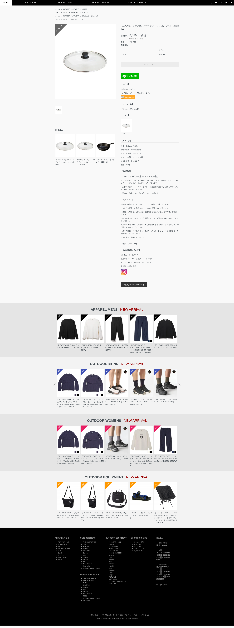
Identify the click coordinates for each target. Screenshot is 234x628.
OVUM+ (6, 2)
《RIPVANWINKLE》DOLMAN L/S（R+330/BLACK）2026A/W (165, 346)
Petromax (112, 564)
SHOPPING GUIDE (139, 538)
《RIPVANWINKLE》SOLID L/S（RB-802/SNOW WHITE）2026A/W (92, 347)
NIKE (85, 562)
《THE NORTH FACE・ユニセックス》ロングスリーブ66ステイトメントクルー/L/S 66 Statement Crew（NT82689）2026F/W (141, 461)
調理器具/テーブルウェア (90, 16)
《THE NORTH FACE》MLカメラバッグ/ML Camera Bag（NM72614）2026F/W (116, 515)
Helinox (111, 555)
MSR (110, 562)
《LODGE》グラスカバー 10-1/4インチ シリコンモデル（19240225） (85, 162)
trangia (111, 575)
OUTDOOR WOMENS (100, 3)
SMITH (111, 568)
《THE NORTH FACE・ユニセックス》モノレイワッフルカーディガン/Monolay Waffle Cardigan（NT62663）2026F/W (68, 403)
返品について (138, 551)
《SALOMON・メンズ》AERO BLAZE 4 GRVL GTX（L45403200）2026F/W (116, 401)
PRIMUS (111, 566)
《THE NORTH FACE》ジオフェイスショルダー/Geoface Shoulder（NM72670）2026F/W (68, 515)
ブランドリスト (139, 548)
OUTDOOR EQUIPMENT (136, 3)
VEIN (59, 551)
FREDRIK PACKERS (115, 553)
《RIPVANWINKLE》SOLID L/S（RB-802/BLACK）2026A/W (68, 346)
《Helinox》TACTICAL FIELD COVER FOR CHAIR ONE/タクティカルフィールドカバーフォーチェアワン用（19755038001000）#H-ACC (165, 518)
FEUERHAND (113, 551)
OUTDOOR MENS (65, 3)
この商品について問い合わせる (134, 284)
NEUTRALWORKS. (64, 548)
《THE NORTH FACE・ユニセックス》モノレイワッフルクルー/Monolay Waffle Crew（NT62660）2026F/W (92, 403)
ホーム (57, 9)
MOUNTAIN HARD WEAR (91, 568)
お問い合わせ (145, 615)
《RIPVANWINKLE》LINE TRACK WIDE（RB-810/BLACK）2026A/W (116, 347)
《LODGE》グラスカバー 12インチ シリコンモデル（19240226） (64, 162)
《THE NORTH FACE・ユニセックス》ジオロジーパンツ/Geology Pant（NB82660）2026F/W (165, 458)
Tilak (84, 544)
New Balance (87, 564)
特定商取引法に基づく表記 (114, 615)
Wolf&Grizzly (113, 579)
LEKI (110, 557)
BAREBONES (113, 546)
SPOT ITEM (112, 583)
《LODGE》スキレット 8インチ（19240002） (105, 161)
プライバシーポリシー (131, 615)
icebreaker (86, 566)
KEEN (85, 555)
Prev (54, 330)
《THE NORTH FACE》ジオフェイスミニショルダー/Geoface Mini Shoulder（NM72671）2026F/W (92, 516)
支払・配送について (97, 615)
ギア (83, 19)
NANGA (85, 548)
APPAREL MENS (30, 3)
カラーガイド (138, 544)
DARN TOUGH (113, 548)
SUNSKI (111, 572)
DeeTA (60, 553)
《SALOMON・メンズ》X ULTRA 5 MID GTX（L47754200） (165, 400)
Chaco (85, 559)
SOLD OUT (150, 64)
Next (179, 330)
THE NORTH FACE (89, 542)
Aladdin (111, 544)
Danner (85, 553)
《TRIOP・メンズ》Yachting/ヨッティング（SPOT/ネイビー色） (141, 515)
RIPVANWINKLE (63, 542)
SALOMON (87, 551)
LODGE (84, 9)
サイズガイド (138, 546)
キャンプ (85, 12)
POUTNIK (86, 546)
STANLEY (112, 570)
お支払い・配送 (139, 542)
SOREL (85, 557)
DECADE (61, 555)
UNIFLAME (112, 577)
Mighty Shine (62, 557)
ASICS (60, 559)
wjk (59, 546)
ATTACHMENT (63, 544)
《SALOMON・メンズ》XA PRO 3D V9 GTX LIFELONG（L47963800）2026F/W (141, 401)
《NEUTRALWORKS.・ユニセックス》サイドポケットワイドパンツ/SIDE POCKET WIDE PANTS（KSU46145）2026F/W (141, 349)
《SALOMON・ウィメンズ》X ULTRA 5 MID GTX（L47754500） (116, 458)
